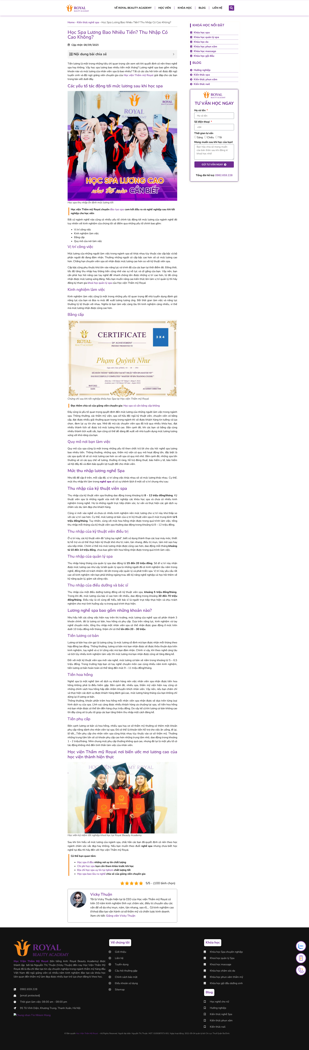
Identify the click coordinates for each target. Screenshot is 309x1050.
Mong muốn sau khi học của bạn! (213, 142)
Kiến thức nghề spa (88, 22)
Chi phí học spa (86, 866)
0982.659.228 (224, 175)
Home (71, 22)
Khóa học (185, 8)
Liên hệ (217, 8)
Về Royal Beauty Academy (133, 8)
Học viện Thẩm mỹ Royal (138, 75)
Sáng (200, 137)
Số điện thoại (202, 122)
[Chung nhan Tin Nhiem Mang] (32, 1015)
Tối (220, 137)
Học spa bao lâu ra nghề (91, 874)
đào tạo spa (117, 209)
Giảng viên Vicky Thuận (120, 916)
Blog (202, 8)
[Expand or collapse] (174, 54)
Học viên (164, 8)
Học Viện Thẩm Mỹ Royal (87, 1033)
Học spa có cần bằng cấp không (141, 405)
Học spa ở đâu (85, 862)
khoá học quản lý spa (100, 283)
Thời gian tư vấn (203, 133)
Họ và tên (200, 110)
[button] (231, 8)
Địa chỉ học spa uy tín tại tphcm (95, 870)
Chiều (210, 137)
